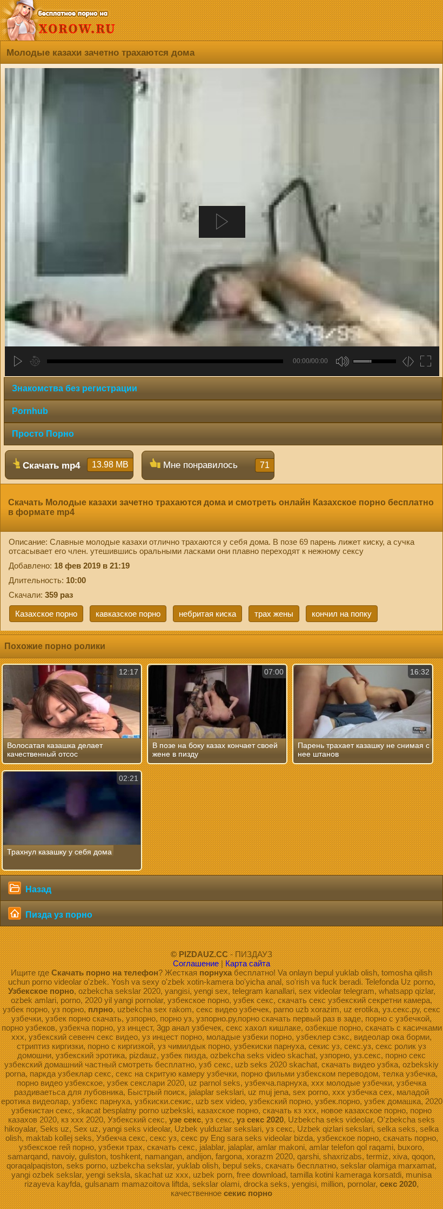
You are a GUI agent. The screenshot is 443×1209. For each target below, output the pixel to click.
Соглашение (196, 963)
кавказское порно (128, 613)
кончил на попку (342, 613)
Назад (37, 889)
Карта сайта (247, 963)
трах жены (273, 613)
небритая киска (207, 613)
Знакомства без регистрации (74, 388)
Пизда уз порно (57, 914)
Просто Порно (43, 433)
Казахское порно (46, 613)
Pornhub (30, 411)
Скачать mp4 (74, 465)
